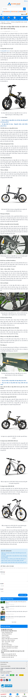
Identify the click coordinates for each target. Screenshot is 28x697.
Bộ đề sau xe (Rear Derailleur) (8, 640)
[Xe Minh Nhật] (14, 4)
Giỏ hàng (24, 14)
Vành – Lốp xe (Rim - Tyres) (8, 641)
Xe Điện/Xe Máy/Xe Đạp (7, 598)
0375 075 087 (14, 11)
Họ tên (2, 583)
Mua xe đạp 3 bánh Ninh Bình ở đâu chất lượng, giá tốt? (14, 562)
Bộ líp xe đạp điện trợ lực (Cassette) (10, 638)
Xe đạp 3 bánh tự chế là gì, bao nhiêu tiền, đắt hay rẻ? (14, 558)
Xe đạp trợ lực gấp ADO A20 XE (9, 654)
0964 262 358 (22, 11)
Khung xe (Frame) (6, 637)
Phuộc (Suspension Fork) (7, 632)
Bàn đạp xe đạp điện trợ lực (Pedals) (10, 646)
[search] (24, 9)
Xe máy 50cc (3, 19)
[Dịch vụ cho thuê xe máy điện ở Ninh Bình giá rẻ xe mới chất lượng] (2, 602)
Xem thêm (14, 622)
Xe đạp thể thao (15, 19)
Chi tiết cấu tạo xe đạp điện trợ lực (9, 630)
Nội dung (2, 571)
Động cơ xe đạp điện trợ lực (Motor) (10, 647)
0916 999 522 (7, 11)
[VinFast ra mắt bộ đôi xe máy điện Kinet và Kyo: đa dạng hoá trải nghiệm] (2, 608)
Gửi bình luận (22, 595)
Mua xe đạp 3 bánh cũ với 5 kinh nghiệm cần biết (12, 560)
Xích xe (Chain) (5, 643)
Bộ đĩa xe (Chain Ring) (7, 644)
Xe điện (8, 19)
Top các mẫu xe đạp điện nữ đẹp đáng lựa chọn (14, 380)
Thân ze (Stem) (5, 635)
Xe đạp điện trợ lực (5, 50)
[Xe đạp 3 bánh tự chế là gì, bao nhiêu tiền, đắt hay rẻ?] (2, 613)
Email (2, 589)
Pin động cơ (4, 649)
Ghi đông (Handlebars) (7, 633)
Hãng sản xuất (22, 19)
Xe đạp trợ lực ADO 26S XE (8, 657)
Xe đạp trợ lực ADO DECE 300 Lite (9, 655)
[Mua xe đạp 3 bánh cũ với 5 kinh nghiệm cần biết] (2, 618)
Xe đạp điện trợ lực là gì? (6, 629)
